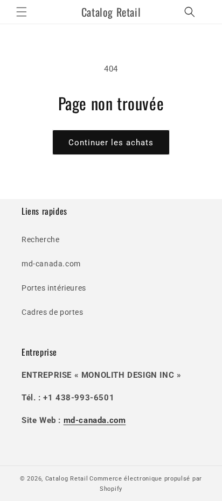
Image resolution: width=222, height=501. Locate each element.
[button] (21, 12)
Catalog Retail (66, 478)
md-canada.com (51, 263)
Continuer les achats (111, 142)
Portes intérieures (54, 288)
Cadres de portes (53, 312)
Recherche (40, 239)
